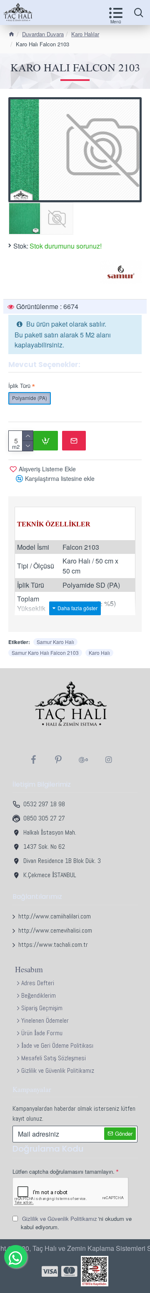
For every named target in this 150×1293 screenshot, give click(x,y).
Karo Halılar (85, 34)
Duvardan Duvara (43, 34)
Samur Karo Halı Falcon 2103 (45, 652)
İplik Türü (19, 386)
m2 (16, 446)
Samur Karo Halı (55, 641)
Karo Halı (99, 652)
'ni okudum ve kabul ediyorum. (76, 1223)
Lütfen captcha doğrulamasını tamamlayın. (63, 1171)
